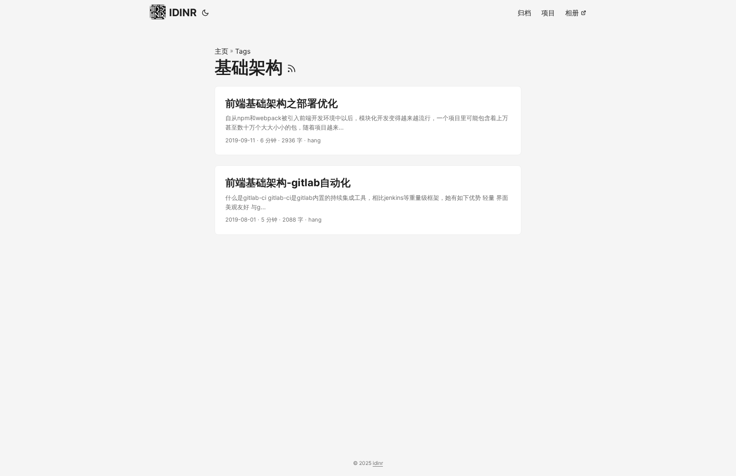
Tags (242, 51)
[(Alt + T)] (205, 13)
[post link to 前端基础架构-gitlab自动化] (368, 200)
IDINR (183, 12)
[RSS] (291, 67)
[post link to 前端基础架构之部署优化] (368, 121)
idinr (378, 463)
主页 (221, 51)
